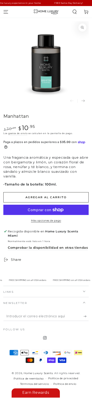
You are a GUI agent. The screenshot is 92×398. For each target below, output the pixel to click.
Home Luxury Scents (38, 373)
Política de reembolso (29, 378)
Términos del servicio (34, 383)
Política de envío (64, 383)
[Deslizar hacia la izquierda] (71, 101)
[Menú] (6, 12)
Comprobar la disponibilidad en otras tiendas (48, 248)
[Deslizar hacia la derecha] (83, 101)
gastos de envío (18, 133)
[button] (74, 12)
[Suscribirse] (86, 316)
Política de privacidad (63, 378)
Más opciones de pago (46, 220)
